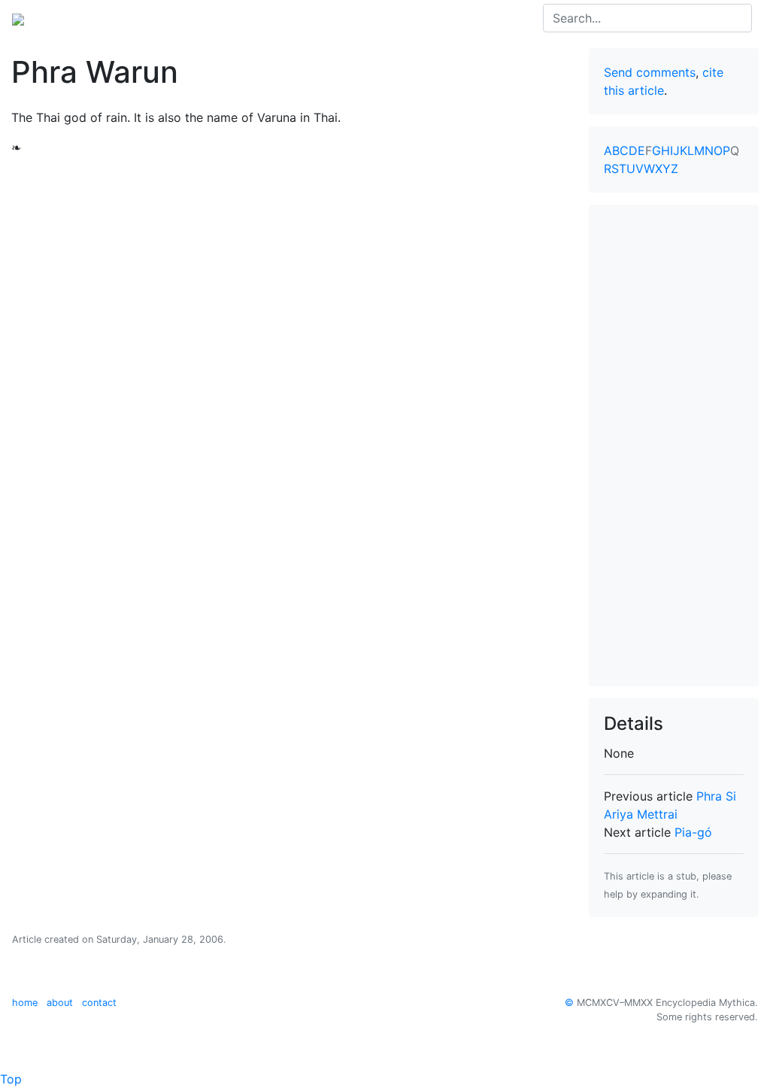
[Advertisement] (674, 445)
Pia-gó (693, 832)
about (60, 1002)
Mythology (72, 18)
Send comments (650, 72)
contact (99, 1002)
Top (11, 1078)
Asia (127, 18)
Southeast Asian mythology (229, 18)
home (25, 1002)
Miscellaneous (416, 18)
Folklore (342, 18)
